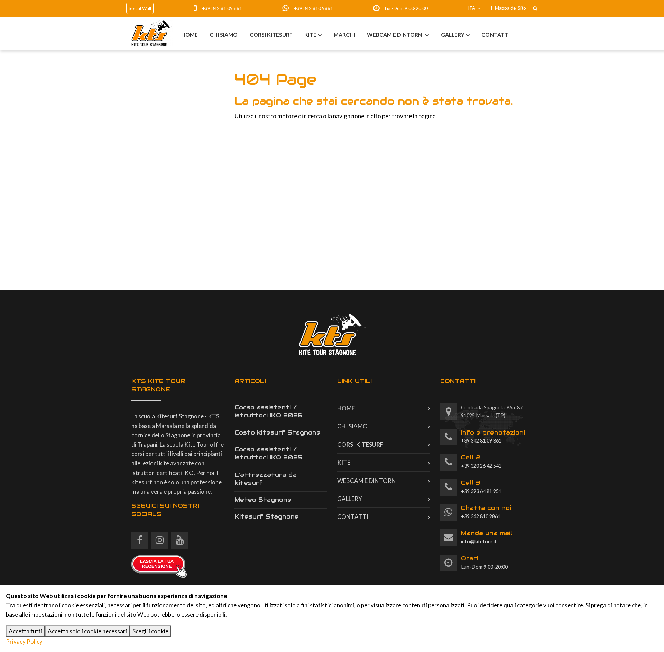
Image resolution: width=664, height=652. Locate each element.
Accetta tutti (25, 631)
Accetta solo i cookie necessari (87, 631)
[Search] (535, 8)
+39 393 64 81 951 (481, 486)
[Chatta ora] (287, 8)
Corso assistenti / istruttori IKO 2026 (268, 411)
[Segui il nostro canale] (179, 537)
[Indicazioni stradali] (448, 411)
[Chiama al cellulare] (197, 8)
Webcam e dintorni (395, 34)
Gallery (452, 34)
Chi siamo (224, 34)
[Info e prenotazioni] (448, 437)
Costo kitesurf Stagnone (277, 432)
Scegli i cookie (150, 631)
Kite (310, 34)
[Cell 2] (448, 462)
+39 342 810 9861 (313, 8)
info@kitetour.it (487, 536)
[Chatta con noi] (448, 512)
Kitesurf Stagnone (266, 516)
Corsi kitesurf (271, 34)
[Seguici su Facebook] (139, 537)
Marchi (344, 34)
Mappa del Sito (510, 8)
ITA (472, 8)
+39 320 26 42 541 (481, 461)
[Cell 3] (448, 487)
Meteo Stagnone (263, 499)
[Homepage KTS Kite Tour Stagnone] (152, 33)
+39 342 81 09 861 (222, 8)
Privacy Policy (24, 641)
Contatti (495, 34)
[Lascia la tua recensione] (159, 565)
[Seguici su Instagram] (159, 537)
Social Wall (140, 8)
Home (189, 34)
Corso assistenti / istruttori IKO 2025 (268, 454)
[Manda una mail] (448, 537)
